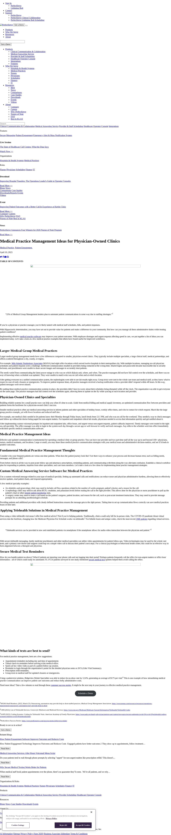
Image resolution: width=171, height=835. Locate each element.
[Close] (91, 812)
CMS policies (141, 519)
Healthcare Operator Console (23, 59)
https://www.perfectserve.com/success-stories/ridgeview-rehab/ (44, 721)
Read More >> (6, 186)
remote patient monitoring (35, 493)
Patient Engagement (24, 135)
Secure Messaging (7, 135)
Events (13, 100)
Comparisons (16, 92)
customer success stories (61, 685)
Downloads (15, 97)
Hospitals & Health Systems (22, 68)
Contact (8, 10)
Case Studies (16, 95)
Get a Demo (19, 25)
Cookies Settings (17, 825)
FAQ (13, 116)
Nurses (14, 73)
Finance (14, 80)
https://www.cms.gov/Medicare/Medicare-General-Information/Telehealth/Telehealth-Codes (97, 710)
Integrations (16, 61)
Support (8, 13)
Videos (14, 102)
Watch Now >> (6, 151)
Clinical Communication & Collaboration (28, 51)
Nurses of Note (17, 114)
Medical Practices (18, 71)
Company (15, 107)
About (8, 37)
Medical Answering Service (22, 54)
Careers (14, 109)
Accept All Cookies (83, 825)
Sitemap (16, 834)
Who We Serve (11, 32)
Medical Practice (7, 248)
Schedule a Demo (85, 693)
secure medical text (97, 559)
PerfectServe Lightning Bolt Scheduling (27, 20)
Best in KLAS (17, 119)
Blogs (2, 188)
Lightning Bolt (17, 8)
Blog (13, 88)
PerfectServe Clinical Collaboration (25, 18)
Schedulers (15, 78)
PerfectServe (16, 6)
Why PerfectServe (18, 112)
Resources (9, 34)
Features (14, 63)
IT (12, 83)
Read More (5, 749)
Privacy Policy (51, 818)
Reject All (63, 825)
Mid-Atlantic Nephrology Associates (27, 363)
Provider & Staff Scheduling (23, 56)
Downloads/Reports (8, 193)
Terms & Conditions (79, 834)
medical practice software (30, 336)
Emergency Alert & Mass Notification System (52, 135)
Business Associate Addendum (57, 834)
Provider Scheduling (67, 795)
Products (9, 29)
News (13, 90)
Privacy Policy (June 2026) (32, 834)
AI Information (6, 834)
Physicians (15, 75)
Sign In (8, 3)
